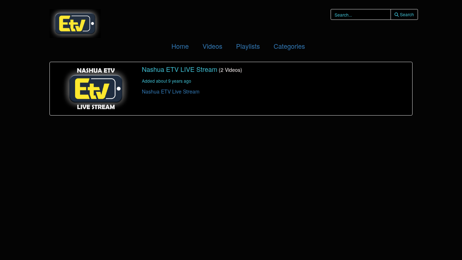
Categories (289, 46)
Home (180, 46)
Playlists (248, 46)
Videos (212, 46)
